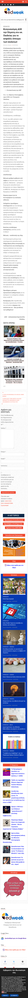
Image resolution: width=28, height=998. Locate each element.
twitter (14, 963)
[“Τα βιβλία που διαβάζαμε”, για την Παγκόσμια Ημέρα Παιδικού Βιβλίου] (14, 741)
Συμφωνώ (5, 995)
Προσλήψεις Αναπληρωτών (13, 524)
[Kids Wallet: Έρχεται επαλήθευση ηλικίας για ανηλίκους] (14, 611)
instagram (22, 963)
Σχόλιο (3, 428)
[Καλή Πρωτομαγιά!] (14, 586)
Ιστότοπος (4, 466)
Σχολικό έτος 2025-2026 (14, 528)
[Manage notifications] (3, 992)
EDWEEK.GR (5, 596)
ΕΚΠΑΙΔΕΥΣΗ (6, 26)
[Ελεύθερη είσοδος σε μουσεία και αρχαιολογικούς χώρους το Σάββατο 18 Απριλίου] (14, 637)
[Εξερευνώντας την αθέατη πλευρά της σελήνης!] (14, 689)
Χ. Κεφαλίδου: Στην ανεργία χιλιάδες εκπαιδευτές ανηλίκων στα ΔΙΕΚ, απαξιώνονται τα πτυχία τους (11, 400)
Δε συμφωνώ (14, 995)
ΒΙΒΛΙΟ (11, 724)
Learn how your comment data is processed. (7, 503)
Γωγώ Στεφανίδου (7, 601)
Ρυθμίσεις (4, 992)
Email (3, 459)
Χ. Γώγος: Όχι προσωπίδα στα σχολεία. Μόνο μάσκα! (13, 395)
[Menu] (2, 1)
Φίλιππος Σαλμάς (7, 45)
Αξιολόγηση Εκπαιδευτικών (14, 520)
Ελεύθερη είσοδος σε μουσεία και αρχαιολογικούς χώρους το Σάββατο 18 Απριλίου (14, 650)
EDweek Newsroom (7, 679)
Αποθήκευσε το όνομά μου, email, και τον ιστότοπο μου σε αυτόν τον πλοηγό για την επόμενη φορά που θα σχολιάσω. (7, 481)
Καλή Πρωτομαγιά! (8, 599)
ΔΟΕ (4, 386)
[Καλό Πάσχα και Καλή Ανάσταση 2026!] (14, 665)
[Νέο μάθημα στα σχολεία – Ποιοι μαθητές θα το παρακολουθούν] (13, 20)
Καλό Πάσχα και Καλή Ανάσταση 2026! (14, 677)
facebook (5, 963)
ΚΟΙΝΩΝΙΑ (12, 646)
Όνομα (3, 452)
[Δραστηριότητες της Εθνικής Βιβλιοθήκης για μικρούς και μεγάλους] (14, 715)
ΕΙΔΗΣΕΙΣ (12, 674)
